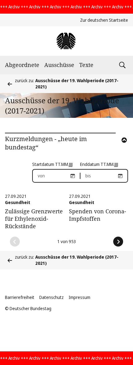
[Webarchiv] (66, 41)
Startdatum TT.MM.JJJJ (52, 164)
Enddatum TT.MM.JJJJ (99, 164)
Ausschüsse (59, 65)
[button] (115, 148)
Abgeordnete (22, 65)
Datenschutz (51, 297)
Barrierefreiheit (19, 297)
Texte (86, 65)
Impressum (79, 297)
